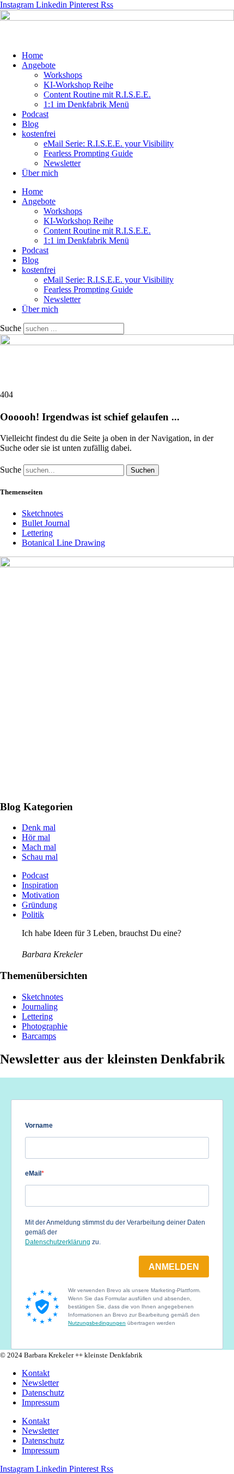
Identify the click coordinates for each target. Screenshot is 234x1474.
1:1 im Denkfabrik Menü (86, 104)
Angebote (39, 65)
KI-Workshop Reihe (78, 84)
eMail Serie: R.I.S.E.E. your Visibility (109, 143)
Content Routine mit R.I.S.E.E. (97, 94)
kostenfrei (39, 133)
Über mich (40, 173)
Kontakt (36, 1373)
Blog (30, 124)
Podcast (35, 114)
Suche (10, 328)
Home (32, 55)
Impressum (40, 1402)
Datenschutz (43, 1392)
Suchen (143, 470)
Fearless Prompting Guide (88, 153)
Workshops (63, 74)
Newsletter (62, 163)
